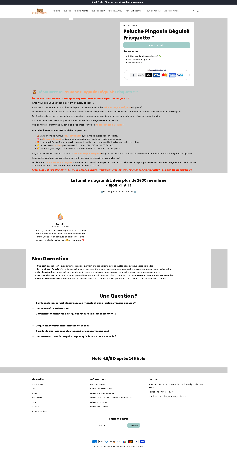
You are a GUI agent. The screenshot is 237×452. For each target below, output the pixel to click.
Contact (35, 406)
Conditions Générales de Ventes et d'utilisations (111, 398)
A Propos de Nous (39, 411)
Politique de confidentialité (101, 389)
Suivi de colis (37, 384)
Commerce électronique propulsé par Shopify (127, 446)
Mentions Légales (97, 384)
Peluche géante (105, 446)
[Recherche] (193, 11)
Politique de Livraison (99, 406)
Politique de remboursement (102, 393)
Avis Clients (37, 398)
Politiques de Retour (98, 402)
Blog (34, 402)
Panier (34, 393)
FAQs (34, 389)
